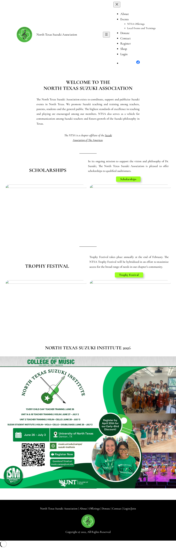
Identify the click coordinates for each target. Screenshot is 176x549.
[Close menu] (116, 4)
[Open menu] (106, 34)
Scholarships (128, 179)
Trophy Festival (129, 275)
